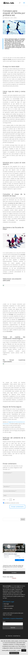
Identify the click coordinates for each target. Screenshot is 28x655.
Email (4, 621)
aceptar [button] (23, 650)
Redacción (7, 17)
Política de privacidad (9, 606)
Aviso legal (6, 604)
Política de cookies (8, 608)
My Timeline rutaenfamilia (12, 635)
